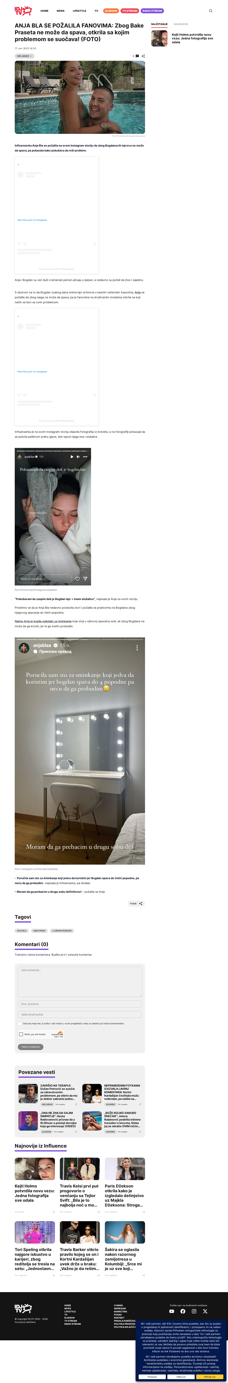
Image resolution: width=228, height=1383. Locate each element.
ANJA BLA (21, 931)
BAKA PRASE (39, 931)
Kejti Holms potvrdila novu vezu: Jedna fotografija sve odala (35, 1193)
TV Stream (129, 10)
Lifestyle (79, 10)
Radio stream (152, 10)
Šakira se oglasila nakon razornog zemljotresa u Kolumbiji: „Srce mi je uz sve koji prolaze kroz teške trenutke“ (123, 1264)
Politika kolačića (125, 1327)
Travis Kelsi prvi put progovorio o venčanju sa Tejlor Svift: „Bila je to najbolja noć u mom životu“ (79, 1198)
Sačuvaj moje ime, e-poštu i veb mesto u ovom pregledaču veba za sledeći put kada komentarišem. (73, 1023)
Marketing (120, 1311)
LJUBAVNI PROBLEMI (62, 931)
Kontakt (119, 1317)
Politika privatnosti (126, 1324)
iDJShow (111, 10)
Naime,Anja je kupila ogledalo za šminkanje (43, 621)
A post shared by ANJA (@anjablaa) (56, 269)
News (61, 10)
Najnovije (181, 24)
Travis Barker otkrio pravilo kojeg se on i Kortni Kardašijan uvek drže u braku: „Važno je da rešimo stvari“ (79, 1261)
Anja (138, 292)
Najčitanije (159, 24)
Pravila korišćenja (126, 1320)
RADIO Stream (72, 1324)
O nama (118, 1305)
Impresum (120, 1308)
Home (44, 10)
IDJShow (69, 1317)
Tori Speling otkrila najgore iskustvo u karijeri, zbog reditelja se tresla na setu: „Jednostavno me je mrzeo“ (35, 1261)
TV (96, 10)
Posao (118, 1314)
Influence (23, 56)
